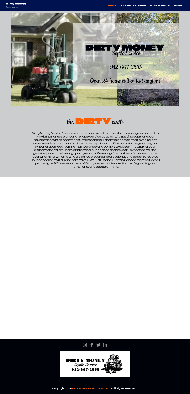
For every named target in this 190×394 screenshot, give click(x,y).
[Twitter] (98, 345)
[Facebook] (91, 345)
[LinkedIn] (105, 345)
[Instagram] (84, 345)
